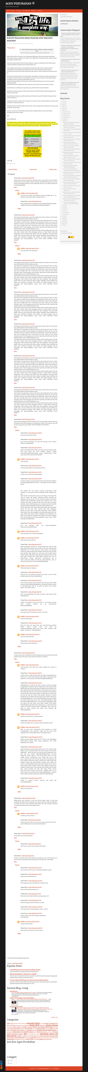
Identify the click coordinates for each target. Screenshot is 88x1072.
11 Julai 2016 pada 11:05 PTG (35, 737)
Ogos (64, 119)
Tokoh (35, 1039)
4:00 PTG (10, 43)
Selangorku (10, 1039)
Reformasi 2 (34, 1037)
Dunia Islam (13, 1028)
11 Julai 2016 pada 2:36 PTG (35, 439)
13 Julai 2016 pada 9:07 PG (34, 900)
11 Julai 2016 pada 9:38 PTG (35, 673)
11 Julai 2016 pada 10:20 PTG (32, 727)
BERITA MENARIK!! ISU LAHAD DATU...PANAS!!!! (23, 974)
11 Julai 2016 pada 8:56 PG (27, 178)
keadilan (22, 1030)
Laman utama (33, 169)
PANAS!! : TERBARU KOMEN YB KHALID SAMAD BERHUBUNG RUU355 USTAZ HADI (70, 35)
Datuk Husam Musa (46, 1027)
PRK (30, 1036)
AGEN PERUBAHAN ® (20, 3)
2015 (63, 216)
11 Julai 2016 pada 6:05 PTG (35, 523)
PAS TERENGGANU (32, 1034)
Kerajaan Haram (42, 1030)
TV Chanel (18, 10)
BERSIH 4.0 (19, 1027)
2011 (63, 223)
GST (35, 1028)
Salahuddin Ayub (47, 1037)
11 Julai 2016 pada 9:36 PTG (35, 623)
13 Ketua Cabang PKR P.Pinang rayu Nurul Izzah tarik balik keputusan (29, 980)
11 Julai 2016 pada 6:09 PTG (32, 538)
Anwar (37, 1023)
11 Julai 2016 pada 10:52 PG (28, 355)
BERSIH (14, 1027)
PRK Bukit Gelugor (35, 1036)
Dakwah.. (34, 1027)
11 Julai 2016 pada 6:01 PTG (35, 478)
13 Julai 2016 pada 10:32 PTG (32, 921)
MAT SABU (23, 1032)
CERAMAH (29, 1027)
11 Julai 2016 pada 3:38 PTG (35, 447)
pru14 (16, 1037)
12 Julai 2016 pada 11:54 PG (34, 867)
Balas (15, 187)
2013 (63, 219)
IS (9, 1030)
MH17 (35, 1032)
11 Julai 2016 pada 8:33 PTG (28, 653)
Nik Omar (55, 1032)
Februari (65, 212)
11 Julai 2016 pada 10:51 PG (28, 292)
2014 (63, 218)
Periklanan (39, 10)
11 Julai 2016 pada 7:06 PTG (35, 610)
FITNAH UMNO (29, 1028)
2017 (63, 108)
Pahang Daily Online (17, 1006)
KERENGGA (14, 991)
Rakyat (26, 1037)
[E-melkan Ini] (7, 160)
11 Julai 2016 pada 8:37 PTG (32, 665)
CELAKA (24, 1027)
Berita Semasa (11, 163)
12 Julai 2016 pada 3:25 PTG (35, 887)
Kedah (26, 1030)
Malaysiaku (16, 1032)
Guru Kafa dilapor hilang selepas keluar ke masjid (23, 992)
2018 (63, 106)
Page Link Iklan (26, 10)
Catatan (11, 1060)
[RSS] (1, 1068)
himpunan (47, 1028)
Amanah (30, 1023)
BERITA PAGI (43, 1025)
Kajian (18, 1030)
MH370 (39, 1032)
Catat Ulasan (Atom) (17, 963)
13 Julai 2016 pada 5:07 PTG (35, 913)
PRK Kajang (43, 1036)
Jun (64, 205)
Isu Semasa (14, 1030)
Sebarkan (56, 1037)
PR (25, 1036)
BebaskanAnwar (19, 1025)
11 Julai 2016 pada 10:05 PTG (32, 634)
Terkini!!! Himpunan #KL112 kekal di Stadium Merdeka (25, 969)
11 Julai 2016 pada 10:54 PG (28, 419)
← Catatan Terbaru (12, 169)
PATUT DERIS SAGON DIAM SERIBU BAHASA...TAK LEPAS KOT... (32, 999)
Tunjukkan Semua (54, 1017)
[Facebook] (1, 1061)
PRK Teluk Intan (11, 1037)
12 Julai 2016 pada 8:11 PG (27, 855)
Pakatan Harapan (12, 1034)
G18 (33, 1028)
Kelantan (30, 1030)
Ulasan (10, 1063)
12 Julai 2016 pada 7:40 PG (27, 833)
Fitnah (18, 1028)
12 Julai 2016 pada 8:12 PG (34, 844)
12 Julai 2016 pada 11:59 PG (34, 874)
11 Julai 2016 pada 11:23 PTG (28, 798)
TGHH (27, 1039)
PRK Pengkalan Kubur (52, 1036)
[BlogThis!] (8, 160)
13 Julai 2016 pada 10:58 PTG (35, 928)
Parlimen (20, 1034)
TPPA (38, 1039)
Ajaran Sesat (24, 1023)
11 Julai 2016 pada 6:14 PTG (32, 565)
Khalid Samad (51, 1030)
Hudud (51, 1028)
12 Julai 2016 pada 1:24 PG (31, 786)
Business (13, 10)
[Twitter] (1, 1064)
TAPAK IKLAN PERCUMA (66, 16)
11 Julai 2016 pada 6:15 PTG (35, 572)
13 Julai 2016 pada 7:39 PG (34, 893)
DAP (39, 1027)
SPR (15, 1039)
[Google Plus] (1, 1066)
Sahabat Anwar (41, 1037)
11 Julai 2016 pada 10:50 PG (28, 260)
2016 (63, 110)
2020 (63, 103)
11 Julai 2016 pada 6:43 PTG (35, 600)
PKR (20, 1036)
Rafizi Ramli (21, 1037)
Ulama (41, 1039)
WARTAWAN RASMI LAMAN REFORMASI (22, 998)
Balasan (17, 190)
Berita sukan (9, 1027)
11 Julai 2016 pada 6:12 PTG (35, 544)
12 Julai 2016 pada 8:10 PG (34, 820)
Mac (64, 210)
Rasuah (29, 1037)
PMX (22, 1036)
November (65, 113)
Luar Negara (10, 1032)
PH (17, 1036)
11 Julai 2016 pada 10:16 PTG (35, 720)
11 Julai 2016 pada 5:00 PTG (32, 459)
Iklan (54, 1028)
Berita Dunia (26, 1025)
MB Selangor (30, 1032)
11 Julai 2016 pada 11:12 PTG (35, 747)
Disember (65, 111)
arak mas (42, 1023)
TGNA (31, 1039)
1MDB (8, 1023)
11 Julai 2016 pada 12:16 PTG (35, 433)
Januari (65, 214)
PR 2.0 (27, 1036)
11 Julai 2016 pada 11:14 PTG (35, 641)
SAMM (52, 1037)
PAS (25, 1034)
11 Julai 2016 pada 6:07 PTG (32, 531)
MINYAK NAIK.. (44, 1032)
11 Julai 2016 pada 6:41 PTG (34, 592)
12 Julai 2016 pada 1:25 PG (31, 813)
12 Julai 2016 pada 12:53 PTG (35, 880)
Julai (64, 120)
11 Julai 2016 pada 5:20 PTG (35, 472)
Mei (64, 207)
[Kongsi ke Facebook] (11, 160)
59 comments (29, 43)
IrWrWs (23, 193)
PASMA (37, 1034)
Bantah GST (47, 1023)
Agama (12, 1023)
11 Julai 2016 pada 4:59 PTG (32, 248)
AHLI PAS (16, 1023)
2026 (63, 101)
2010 (63, 225)
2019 (63, 104)
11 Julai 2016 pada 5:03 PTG (35, 465)
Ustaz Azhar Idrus (48, 1039)
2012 (63, 221)
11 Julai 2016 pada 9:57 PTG (35, 683)
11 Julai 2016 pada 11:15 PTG (35, 778)
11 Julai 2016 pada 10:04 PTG (32, 714)
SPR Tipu (18, 1039)
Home (7, 10)
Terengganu (23, 1039)
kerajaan (35, 1030)
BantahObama (12, 1025)
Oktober (65, 115)
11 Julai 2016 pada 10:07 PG (35, 201)
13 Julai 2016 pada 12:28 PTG (35, 907)
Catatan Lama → (53, 169)
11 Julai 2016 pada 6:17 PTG (34, 580)
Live (57, 1030)
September (65, 117)
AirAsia (19, 1023)
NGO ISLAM (50, 1032)
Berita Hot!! (34, 1025)
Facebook (33, 10)
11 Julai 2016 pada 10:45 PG (28, 215)
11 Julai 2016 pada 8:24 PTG (32, 616)
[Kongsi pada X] (10, 160)
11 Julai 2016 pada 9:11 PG (31, 193)
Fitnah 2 (22, 1028)
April (64, 209)
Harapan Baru (41, 1028)
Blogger (79, 241)
